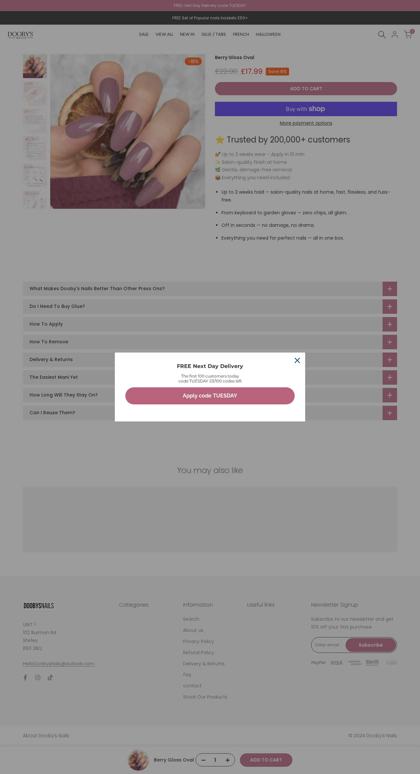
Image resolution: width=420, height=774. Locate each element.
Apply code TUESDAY (210, 396)
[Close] (297, 360)
